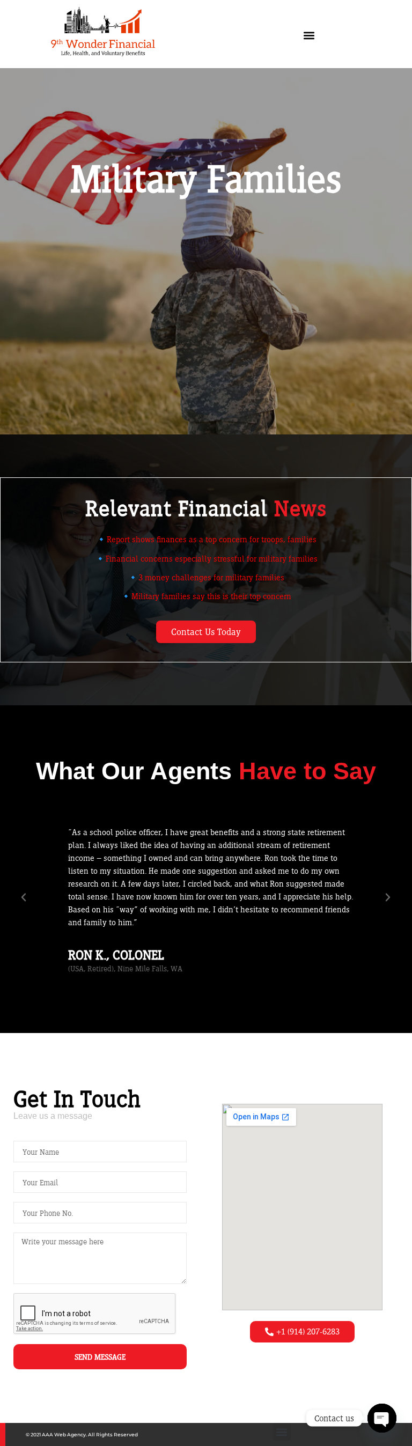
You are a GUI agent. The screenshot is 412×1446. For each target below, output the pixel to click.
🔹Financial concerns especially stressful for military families (206, 559)
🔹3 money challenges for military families (206, 577)
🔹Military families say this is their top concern (206, 596)
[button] (309, 36)
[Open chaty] (381, 1418)
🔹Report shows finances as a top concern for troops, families (206, 539)
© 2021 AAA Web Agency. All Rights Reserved (82, 1434)
